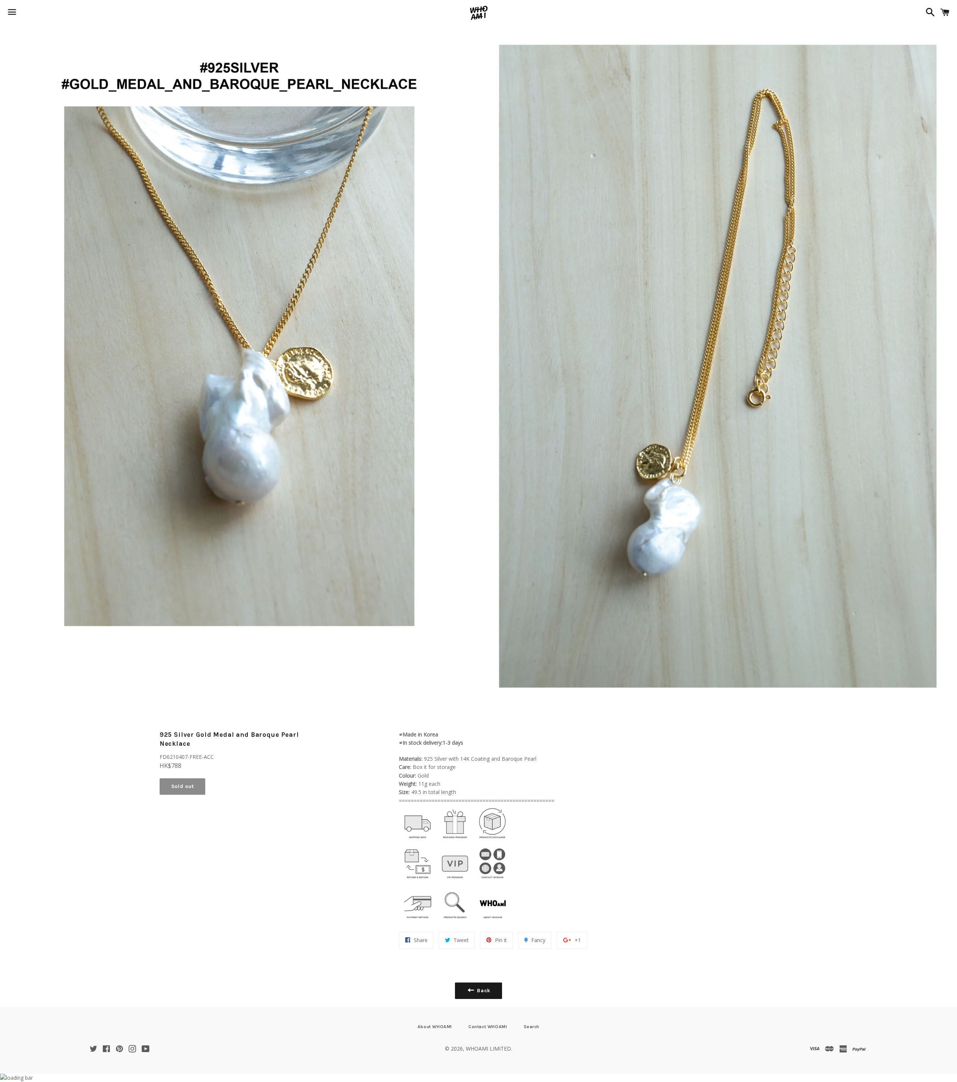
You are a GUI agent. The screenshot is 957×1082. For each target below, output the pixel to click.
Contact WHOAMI (487, 1026)
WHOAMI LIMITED (488, 1048)
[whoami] (417, 840)
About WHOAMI (435, 1026)
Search (532, 1026)
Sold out (182, 786)
